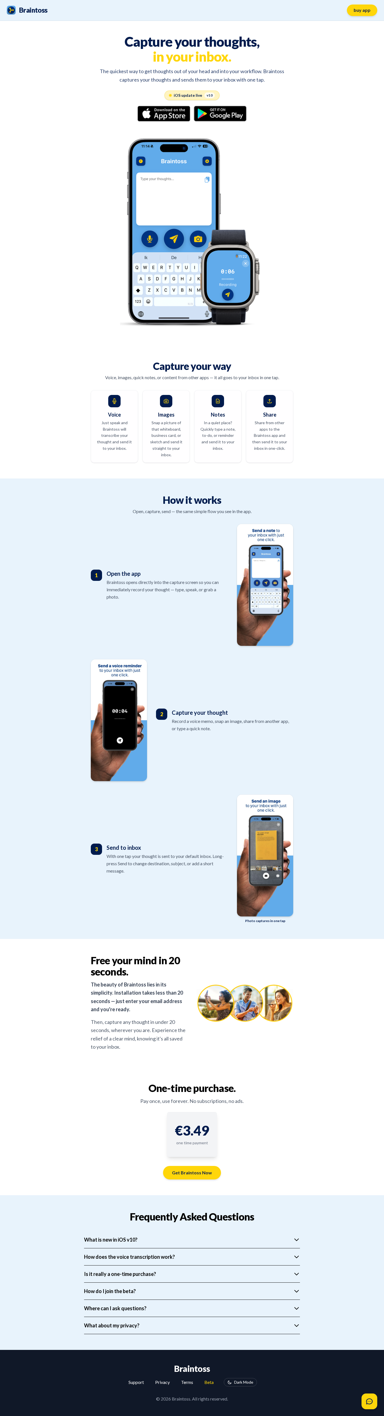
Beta (209, 1382)
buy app (362, 10)
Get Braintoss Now (192, 1172)
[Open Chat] (369, 1401)
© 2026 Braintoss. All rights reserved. (192, 1398)
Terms (187, 1382)
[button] (192, 1130)
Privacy (162, 1382)
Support (136, 1382)
